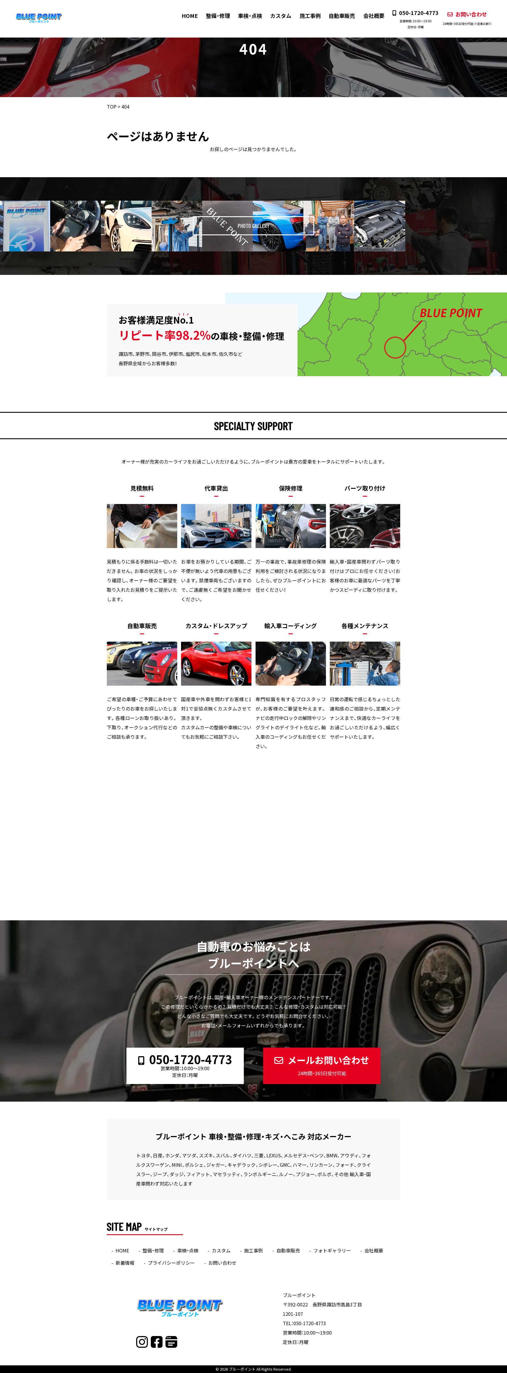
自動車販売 (342, 16)
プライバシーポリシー (171, 1262)
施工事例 (310, 16)
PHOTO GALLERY (253, 225)
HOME (190, 16)
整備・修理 (218, 16)
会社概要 (373, 16)
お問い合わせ (467, 18)
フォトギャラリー (332, 1250)
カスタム (280, 16)
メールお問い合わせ (328, 1065)
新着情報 (125, 1262)
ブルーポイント (242, 1369)
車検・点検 (250, 16)
